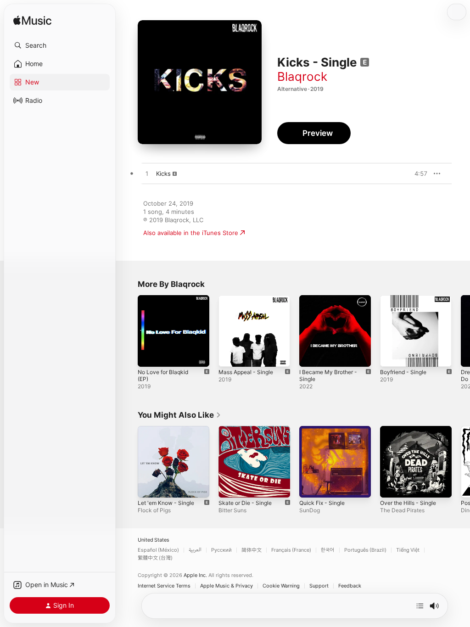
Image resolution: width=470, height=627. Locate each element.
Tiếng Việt (408, 550)
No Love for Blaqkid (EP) (163, 375)
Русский (221, 550)
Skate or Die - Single (245, 502)
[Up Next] (419, 605)
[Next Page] (460, 331)
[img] (32, 21)
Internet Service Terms (164, 585)
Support (319, 585)
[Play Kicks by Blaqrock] (147, 174)
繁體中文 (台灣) (155, 557)
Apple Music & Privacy (226, 585)
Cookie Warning (281, 585)
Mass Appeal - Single (245, 372)
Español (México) (158, 550)
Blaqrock (302, 76)
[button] (59, 45)
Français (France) (291, 550)
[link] (179, 415)
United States (153, 540)
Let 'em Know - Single (166, 502)
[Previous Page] (128, 331)
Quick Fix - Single (322, 502)
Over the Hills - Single (408, 502)
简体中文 (251, 550)
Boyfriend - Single (403, 372)
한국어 (328, 550)
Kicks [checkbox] (163, 173)
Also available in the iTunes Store (190, 232)
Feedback (349, 585)
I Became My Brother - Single (328, 375)
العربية (195, 550)
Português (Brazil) (365, 550)
